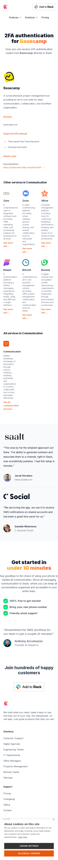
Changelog (9, 799)
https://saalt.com (23, 479)
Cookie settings (29, 846)
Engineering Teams (13, 749)
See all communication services (11, 405)
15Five (44, 200)
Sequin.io (33, 645)
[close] (53, 819)
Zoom (25, 200)
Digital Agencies (11, 743)
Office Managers (12, 760)
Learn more (22, 837)
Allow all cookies (29, 853)
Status (6, 804)
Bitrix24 (26, 270)
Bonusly (45, 270)
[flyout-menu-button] (15, 17)
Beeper (7, 270)
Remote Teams (11, 772)
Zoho (6, 200)
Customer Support (13, 738)
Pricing (45, 17)
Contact (7, 810)
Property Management (15, 766)
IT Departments (11, 755)
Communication (12, 351)
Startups (8, 777)
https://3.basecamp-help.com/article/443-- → (24, 167)
